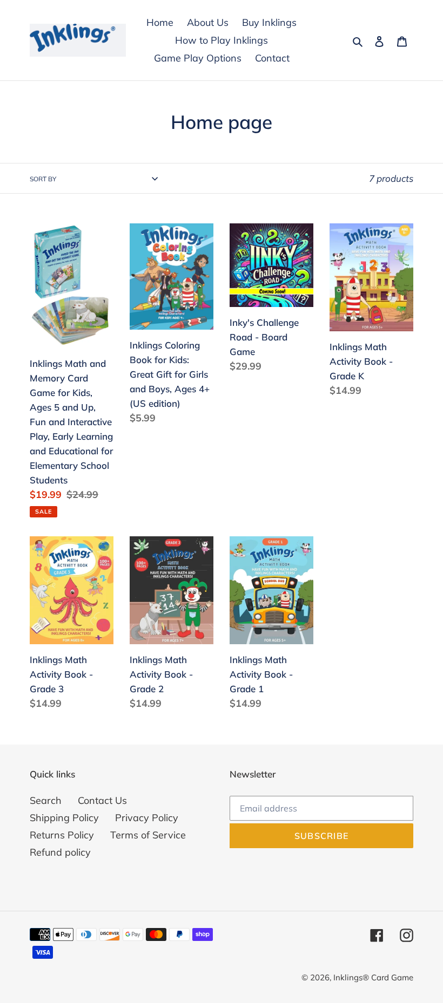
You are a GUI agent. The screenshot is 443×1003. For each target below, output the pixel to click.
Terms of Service (148, 835)
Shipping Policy (64, 817)
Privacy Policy (146, 817)
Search (46, 800)
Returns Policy (62, 835)
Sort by (43, 179)
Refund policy (60, 852)
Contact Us (102, 800)
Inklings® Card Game (373, 977)
